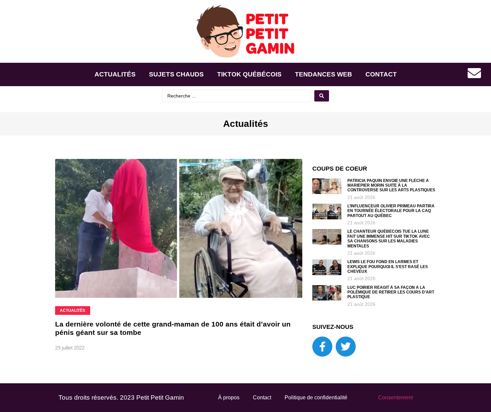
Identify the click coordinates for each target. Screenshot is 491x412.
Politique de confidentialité (316, 397)
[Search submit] (321, 95)
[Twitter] (346, 347)
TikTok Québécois (249, 74)
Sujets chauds (176, 74)
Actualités (115, 74)
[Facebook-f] (322, 347)
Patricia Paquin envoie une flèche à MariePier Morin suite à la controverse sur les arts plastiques (391, 185)
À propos (228, 397)
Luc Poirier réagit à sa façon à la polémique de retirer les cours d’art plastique (390, 292)
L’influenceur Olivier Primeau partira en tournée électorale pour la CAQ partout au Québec (391, 211)
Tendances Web (323, 74)
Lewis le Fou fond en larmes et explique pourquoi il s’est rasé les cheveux (387, 266)
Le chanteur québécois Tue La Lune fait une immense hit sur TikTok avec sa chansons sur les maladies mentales (388, 238)
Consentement (395, 397)
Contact (381, 74)
